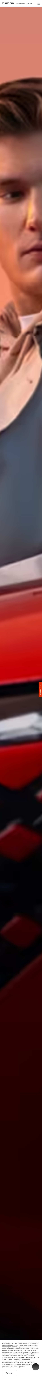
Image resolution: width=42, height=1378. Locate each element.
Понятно (9, 1373)
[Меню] (39, 3)
